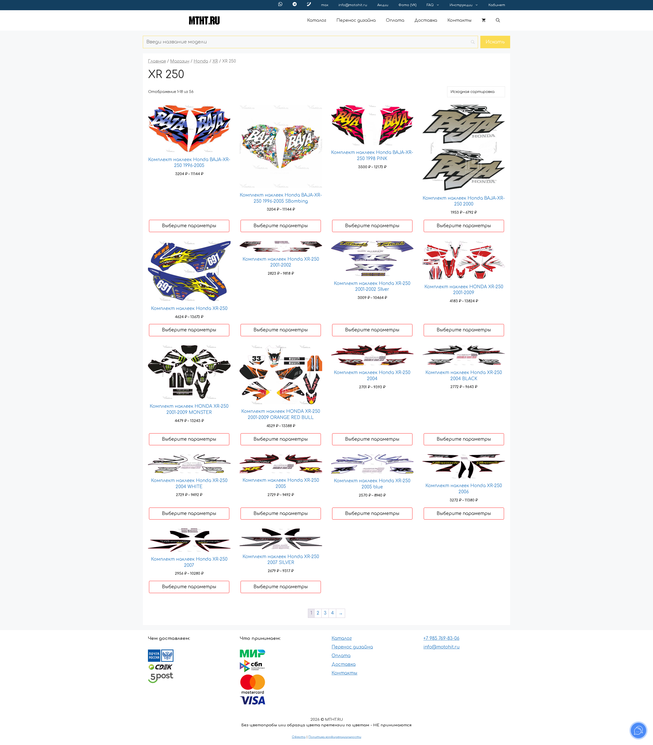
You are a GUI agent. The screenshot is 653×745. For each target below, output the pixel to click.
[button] (498, 20)
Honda (201, 61)
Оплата (395, 20)
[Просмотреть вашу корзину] (483, 20)
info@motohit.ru (352, 5)
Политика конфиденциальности (334, 737)
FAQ (430, 5)
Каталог (316, 20)
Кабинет (496, 5)
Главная (157, 61)
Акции (382, 5)
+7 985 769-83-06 (441, 638)
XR (215, 61)
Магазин (179, 61)
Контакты (459, 20)
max (324, 5)
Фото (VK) (407, 5)
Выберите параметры (189, 225)
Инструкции (461, 5)
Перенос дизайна (356, 20)
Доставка (426, 20)
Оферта (299, 737)
